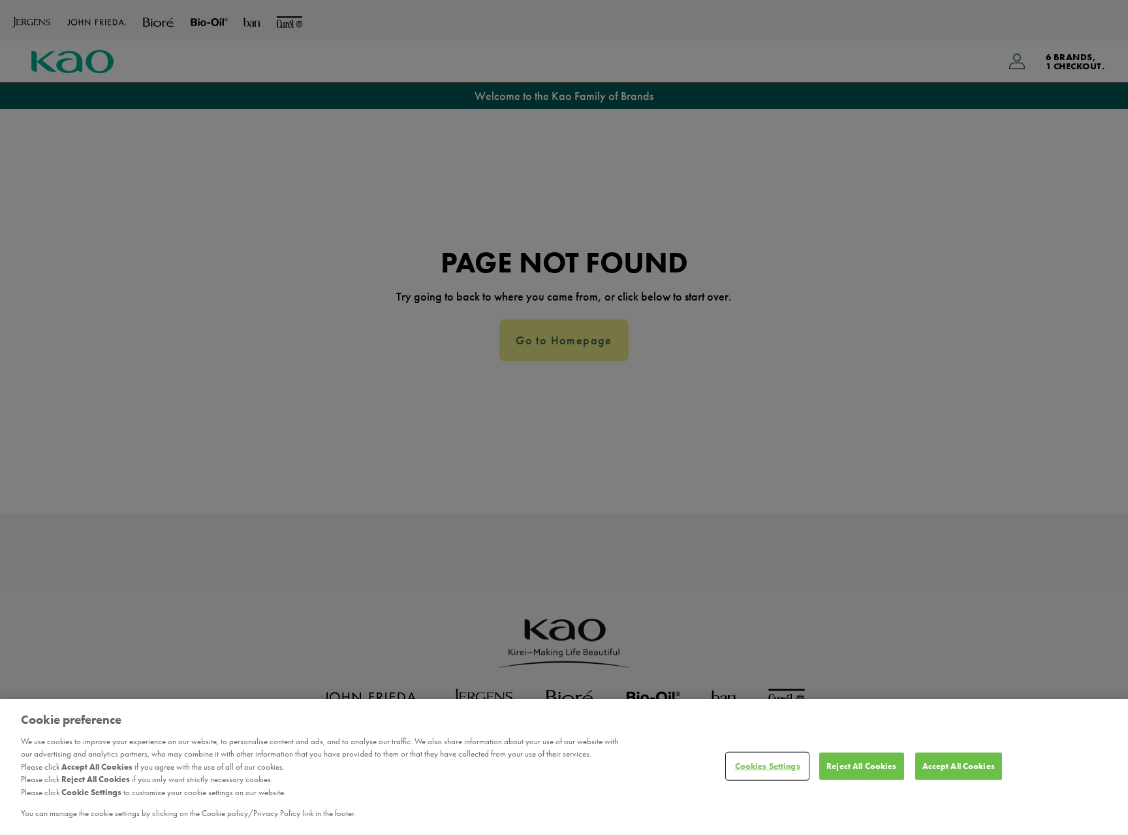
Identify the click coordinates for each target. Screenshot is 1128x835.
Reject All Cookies (861, 766)
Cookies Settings (767, 766)
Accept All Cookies (958, 766)
